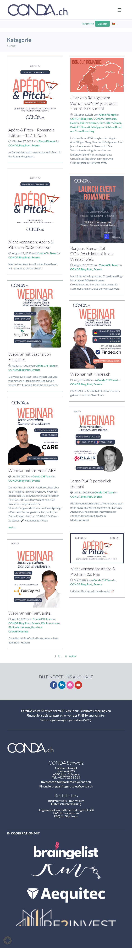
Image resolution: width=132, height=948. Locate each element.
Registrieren (88, 24)
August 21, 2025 (21, 253)
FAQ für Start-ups (66, 816)
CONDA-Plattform (105, 118)
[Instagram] (70, 685)
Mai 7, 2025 (81, 580)
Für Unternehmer (110, 122)
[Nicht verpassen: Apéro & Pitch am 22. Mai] (97, 548)
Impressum (76, 801)
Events (36, 145)
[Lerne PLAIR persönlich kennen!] (97, 442)
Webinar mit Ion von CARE (32, 470)
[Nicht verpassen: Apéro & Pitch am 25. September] (35, 203)
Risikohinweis (58, 801)
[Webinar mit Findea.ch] (97, 335)
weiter (72, 656)
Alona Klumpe (47, 141)
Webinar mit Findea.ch (90, 373)
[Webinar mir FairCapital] (35, 574)
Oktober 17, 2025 (22, 141)
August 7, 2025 (21, 365)
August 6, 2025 (83, 380)
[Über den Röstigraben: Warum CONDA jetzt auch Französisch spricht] (97, 75)
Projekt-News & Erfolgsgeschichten (92, 127)
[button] (7, 940)
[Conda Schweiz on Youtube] (78, 685)
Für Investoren (89, 122)
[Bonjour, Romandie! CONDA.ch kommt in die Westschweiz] (97, 209)
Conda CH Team (46, 253)
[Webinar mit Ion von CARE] (35, 431)
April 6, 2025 (19, 619)
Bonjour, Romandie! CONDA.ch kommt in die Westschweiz (92, 253)
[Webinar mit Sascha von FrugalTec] (35, 315)
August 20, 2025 (83, 265)
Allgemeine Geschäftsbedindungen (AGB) (66, 810)
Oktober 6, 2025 (83, 114)
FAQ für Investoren (66, 813)
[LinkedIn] (62, 685)
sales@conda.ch (82, 786)
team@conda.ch (80, 782)
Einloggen (102, 23)
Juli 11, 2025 (81, 492)
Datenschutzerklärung (66, 804)
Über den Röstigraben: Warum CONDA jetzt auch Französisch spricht (94, 103)
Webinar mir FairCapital (30, 612)
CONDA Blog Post (19, 145)
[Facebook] (53, 685)
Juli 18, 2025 (19, 476)
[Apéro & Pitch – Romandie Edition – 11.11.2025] (35, 91)
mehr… (12, 527)
